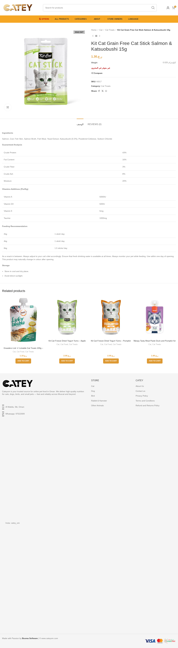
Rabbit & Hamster (99, 401)
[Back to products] (96, 36)
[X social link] (102, 91)
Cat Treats (110, 30)
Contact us (140, 391)
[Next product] (99, 36)
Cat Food (20, 352)
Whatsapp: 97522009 (15, 414)
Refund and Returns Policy (147, 405)
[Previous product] (93, 36)
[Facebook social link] (99, 91)
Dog (93, 391)
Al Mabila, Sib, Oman (14, 407)
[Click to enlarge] (7, 107)
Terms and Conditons (145, 401)
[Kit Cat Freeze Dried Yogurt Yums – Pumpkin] (111, 317)
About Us (140, 386)
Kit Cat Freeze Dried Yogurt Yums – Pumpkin (111, 341)
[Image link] (17, 383)
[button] (23, 361)
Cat (100, 30)
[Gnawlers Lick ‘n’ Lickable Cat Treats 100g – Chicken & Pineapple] (23, 321)
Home (94, 30)
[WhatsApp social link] (106, 91)
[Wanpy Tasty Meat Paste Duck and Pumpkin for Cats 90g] (155, 317)
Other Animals (97, 405)
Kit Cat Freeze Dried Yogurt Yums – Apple (67, 341)
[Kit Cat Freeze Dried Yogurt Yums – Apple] (67, 317)
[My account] (168, 8)
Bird (93, 396)
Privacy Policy (142, 396)
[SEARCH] (153, 8)
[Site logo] (17, 7)
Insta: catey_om (12, 523)
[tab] (80, 123)
